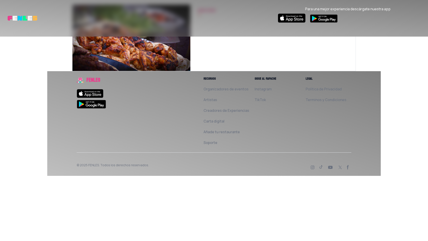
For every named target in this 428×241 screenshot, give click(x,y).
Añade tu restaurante (222, 131)
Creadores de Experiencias (226, 110)
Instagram (263, 89)
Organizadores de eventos (226, 89)
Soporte (210, 142)
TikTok (260, 99)
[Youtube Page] (330, 167)
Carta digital (214, 121)
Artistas (210, 99)
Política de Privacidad (324, 89)
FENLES (93, 165)
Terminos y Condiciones (326, 99)
